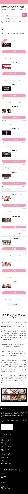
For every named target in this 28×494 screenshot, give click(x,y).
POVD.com (14, 84)
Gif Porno (3, 447)
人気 (8, 19)
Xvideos (3, 477)
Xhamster (3, 476)
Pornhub (3, 473)
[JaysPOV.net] (6, 286)
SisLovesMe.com (16, 63)
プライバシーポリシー (6, 488)
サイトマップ (4, 487)
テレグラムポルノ (5, 460)
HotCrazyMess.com (17, 150)
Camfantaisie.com (5, 459)
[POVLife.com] (6, 242)
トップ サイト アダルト (6, 412)
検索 (24, 15)
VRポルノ (3, 443)
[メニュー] (3, 2)
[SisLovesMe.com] (6, 67)
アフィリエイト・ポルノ (7, 438)
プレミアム (4, 120)
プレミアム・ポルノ (6, 439)
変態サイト (4, 442)
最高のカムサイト (5, 457)
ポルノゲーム (4, 445)
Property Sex (15, 106)
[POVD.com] (6, 88)
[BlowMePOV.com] (6, 264)
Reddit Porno (4, 461)
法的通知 (3, 490)
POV (3, 76)
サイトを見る (14, 51)
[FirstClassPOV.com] (6, 198)
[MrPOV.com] (6, 176)
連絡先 (2, 486)
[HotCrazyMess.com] (6, 154)
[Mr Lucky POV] (6, 132)
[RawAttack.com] (6, 220)
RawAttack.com (16, 216)
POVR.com (14, 41)
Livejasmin (3, 474)
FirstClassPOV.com (16, 194)
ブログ (2, 450)
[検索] (25, 2)
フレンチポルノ (5, 440)
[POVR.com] (6, 45)
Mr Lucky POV (15, 128)
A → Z (14, 19)
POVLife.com (15, 238)
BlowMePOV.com (16, 260)
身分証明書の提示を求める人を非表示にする (14, 21)
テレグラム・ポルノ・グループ (8, 446)
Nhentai (3, 479)
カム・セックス (5, 449)
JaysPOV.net (15, 282)
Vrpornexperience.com (7, 463)
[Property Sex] (6, 110)
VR (2, 55)
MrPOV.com (15, 172)
